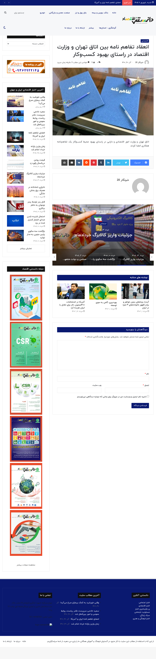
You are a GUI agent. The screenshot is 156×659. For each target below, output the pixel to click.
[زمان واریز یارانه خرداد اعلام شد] (15, 150)
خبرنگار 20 (139, 62)
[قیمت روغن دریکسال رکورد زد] (15, 164)
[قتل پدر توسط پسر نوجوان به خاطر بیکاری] (15, 206)
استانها (103, 221)
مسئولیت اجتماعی (142, 612)
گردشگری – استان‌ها (107, 28)
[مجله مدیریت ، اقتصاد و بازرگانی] (137, 20)
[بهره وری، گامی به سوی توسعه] (103, 291)
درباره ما (68, 28)
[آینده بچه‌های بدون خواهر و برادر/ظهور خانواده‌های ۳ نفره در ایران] (135, 291)
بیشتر (91, 28)
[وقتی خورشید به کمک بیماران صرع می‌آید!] (15, 101)
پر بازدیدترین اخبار (142, 609)
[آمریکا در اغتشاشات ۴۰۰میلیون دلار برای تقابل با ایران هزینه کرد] (71, 291)
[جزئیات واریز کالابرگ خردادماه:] (15, 178)
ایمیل (146, 385)
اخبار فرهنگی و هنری (141, 618)
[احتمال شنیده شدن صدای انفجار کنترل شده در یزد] (15, 221)
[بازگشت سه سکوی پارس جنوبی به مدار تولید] (15, 235)
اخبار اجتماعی (144, 602)
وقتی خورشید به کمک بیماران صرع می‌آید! (37, 100)
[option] (103, 235)
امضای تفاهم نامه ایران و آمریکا (107, 2)
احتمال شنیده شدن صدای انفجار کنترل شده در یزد (36, 219)
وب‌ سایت (96, 385)
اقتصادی (145, 41)
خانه (114, 12)
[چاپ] (64, 163)
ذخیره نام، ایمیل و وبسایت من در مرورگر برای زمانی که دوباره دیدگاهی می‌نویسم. (111, 396)
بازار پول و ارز (81, 12)
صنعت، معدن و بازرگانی (59, 12)
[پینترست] (94, 163)
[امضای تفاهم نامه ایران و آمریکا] (15, 137)
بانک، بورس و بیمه (100, 12)
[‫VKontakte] (79, 163)
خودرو (42, 12)
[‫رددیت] (86, 163)
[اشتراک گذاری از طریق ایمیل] (72, 163)
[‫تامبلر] (101, 163)
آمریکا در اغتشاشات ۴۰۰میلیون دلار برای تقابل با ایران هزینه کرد (72, 305)
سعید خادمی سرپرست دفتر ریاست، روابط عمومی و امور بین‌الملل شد (38, 118)
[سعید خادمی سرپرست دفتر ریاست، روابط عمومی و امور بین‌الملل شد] (15, 116)
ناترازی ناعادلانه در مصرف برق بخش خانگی (36, 190)
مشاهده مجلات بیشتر (26, 565)
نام (147, 374)
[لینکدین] (108, 163)
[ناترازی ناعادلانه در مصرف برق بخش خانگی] (15, 191)
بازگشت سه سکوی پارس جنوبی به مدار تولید (103, 235)
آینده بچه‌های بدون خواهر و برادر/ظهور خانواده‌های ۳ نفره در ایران (136, 305)
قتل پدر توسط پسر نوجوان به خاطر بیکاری (36, 205)
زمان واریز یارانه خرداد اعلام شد (85, 623)
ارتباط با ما (80, 28)
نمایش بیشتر (26, 248)
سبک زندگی (145, 615)
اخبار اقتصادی (144, 605)
